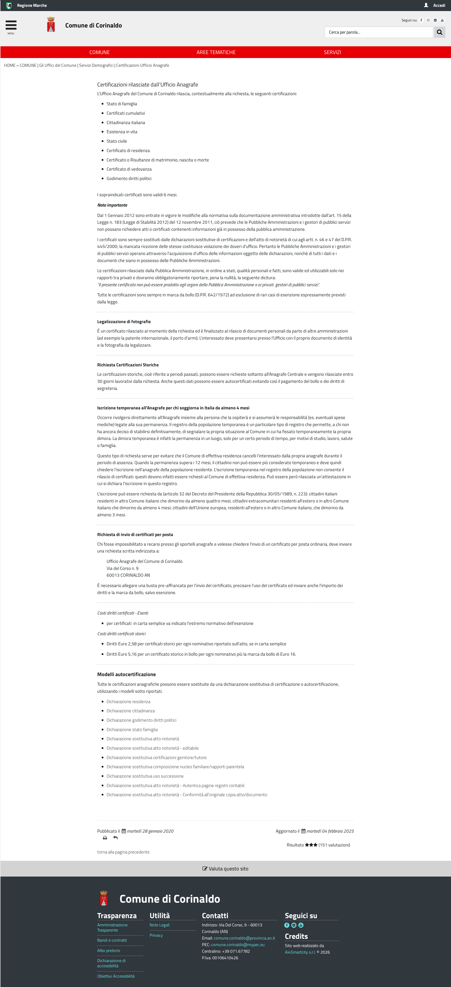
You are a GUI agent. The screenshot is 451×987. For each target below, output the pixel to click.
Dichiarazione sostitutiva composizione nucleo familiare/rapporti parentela (175, 766)
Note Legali (160, 925)
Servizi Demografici (96, 65)
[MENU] (11, 23)
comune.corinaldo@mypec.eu (238, 944)
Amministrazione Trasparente (112, 927)
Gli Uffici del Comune (57, 65)
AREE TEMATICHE (216, 52)
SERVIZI (332, 52)
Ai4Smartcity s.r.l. (300, 952)
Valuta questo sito (228, 868)
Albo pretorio (108, 950)
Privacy (156, 935)
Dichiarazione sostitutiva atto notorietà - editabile (153, 747)
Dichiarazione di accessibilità (111, 963)
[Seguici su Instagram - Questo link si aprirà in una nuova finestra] (428, 20)
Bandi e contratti (112, 940)
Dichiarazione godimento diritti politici (141, 720)
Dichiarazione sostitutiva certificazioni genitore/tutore (157, 757)
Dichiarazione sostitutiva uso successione (145, 775)
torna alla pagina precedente (123, 851)
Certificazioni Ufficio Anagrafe (142, 65)
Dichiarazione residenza (128, 701)
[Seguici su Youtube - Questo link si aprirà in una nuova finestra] (442, 20)
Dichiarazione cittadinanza (131, 710)
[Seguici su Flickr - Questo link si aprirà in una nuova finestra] (435, 20)
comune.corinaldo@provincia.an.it (244, 938)
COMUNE (99, 52)
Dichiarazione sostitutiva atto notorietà (143, 738)
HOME (10, 65)
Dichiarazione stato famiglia (132, 729)
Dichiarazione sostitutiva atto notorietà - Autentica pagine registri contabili (176, 785)
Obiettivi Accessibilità (116, 976)
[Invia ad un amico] (116, 837)
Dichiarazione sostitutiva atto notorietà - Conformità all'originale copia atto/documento (187, 794)
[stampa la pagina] (106, 837)
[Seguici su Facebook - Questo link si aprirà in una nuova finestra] (421, 20)
